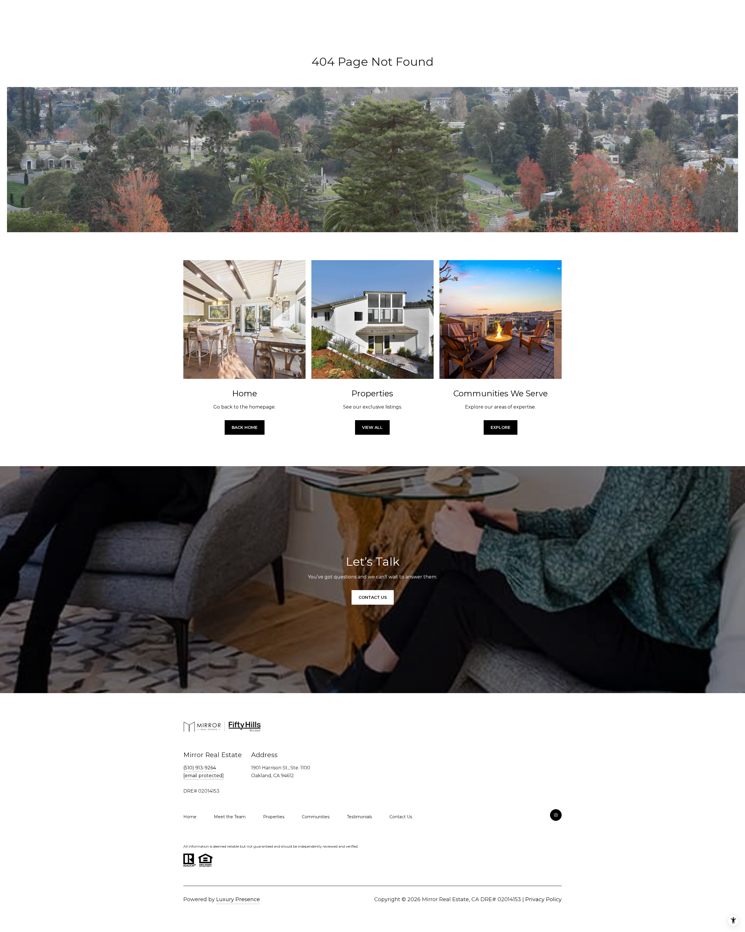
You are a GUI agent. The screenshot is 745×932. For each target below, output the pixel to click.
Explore (500, 427)
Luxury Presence (238, 899)
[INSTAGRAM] (556, 815)
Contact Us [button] (373, 597)
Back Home (245, 427)
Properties (273, 816)
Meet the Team (230, 816)
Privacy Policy (543, 899)
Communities (315, 816)
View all (372, 427)
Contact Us (400, 816)
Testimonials (359, 816)
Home (189, 816)
